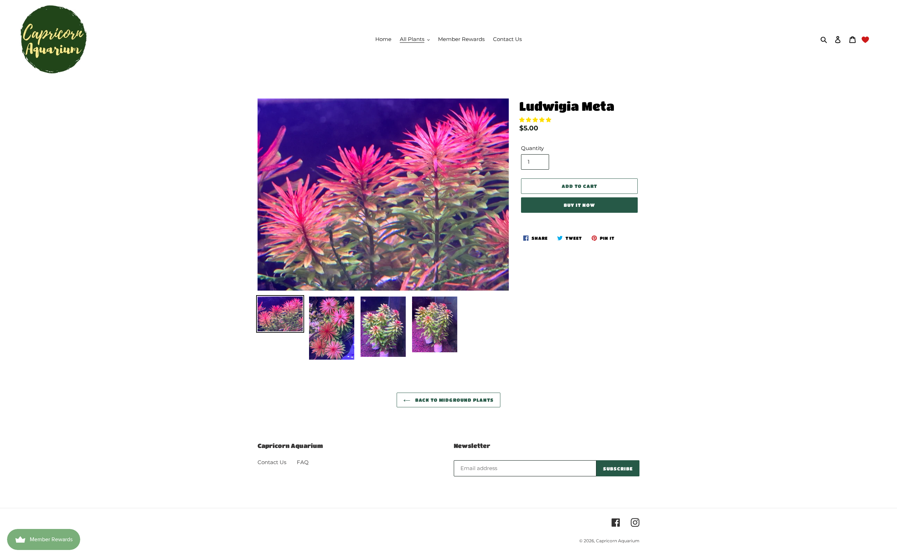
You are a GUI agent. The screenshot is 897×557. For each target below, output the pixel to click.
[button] (536, 119)
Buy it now (579, 205)
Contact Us (272, 462)
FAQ (303, 462)
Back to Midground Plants (454, 399)
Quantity (532, 148)
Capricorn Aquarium (617, 540)
